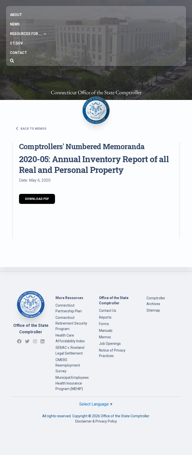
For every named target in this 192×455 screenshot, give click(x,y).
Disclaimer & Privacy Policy (96, 421)
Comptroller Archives (155, 301)
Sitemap (153, 310)
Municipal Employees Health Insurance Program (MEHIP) (72, 383)
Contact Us (107, 311)
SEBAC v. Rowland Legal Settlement (70, 350)
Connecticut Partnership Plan (69, 308)
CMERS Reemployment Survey (68, 365)
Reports (105, 317)
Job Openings (110, 344)
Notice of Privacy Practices (112, 353)
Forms (104, 324)
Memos (105, 337)
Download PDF (37, 199)
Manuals (105, 331)
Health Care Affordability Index (70, 338)
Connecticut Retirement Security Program (71, 323)
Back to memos (33, 128)
